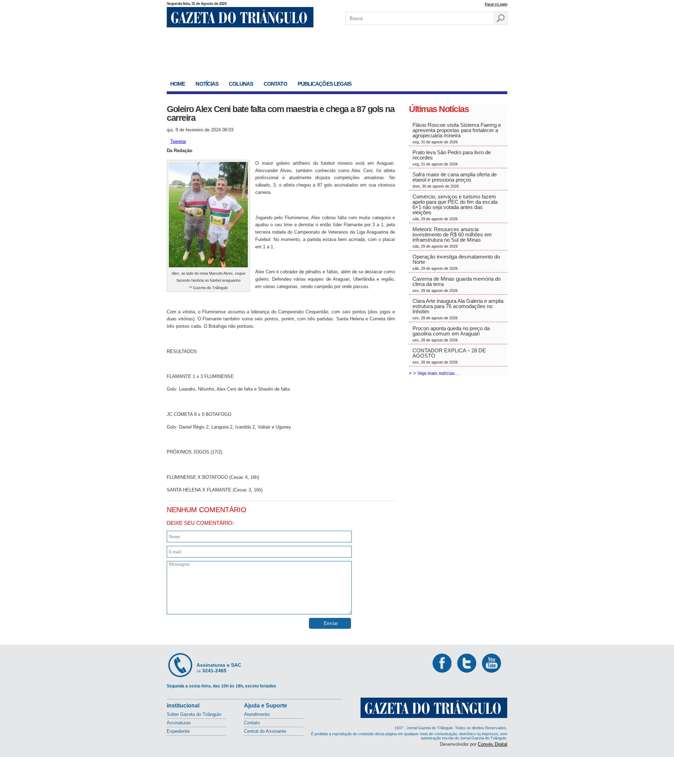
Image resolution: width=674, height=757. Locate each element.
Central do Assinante (265, 731)
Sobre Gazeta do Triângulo (194, 714)
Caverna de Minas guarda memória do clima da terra (456, 284)
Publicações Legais (325, 84)
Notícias (207, 84)
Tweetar (178, 141)
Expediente (178, 731)
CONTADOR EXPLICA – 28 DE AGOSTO (449, 355)
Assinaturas (179, 722)
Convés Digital (492, 744)
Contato (275, 84)
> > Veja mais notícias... (434, 373)
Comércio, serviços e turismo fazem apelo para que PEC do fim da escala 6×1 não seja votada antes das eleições (454, 207)
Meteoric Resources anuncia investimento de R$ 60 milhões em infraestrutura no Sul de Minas (452, 237)
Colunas (241, 84)
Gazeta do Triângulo (240, 17)
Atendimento (257, 714)
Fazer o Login (496, 4)
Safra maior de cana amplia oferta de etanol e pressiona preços (454, 179)
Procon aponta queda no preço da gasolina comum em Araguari (451, 333)
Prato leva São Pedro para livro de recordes (451, 157)
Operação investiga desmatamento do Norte (456, 262)
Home (177, 84)
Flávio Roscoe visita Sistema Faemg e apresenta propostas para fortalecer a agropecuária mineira (456, 133)
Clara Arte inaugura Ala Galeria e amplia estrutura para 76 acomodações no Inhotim (457, 309)
